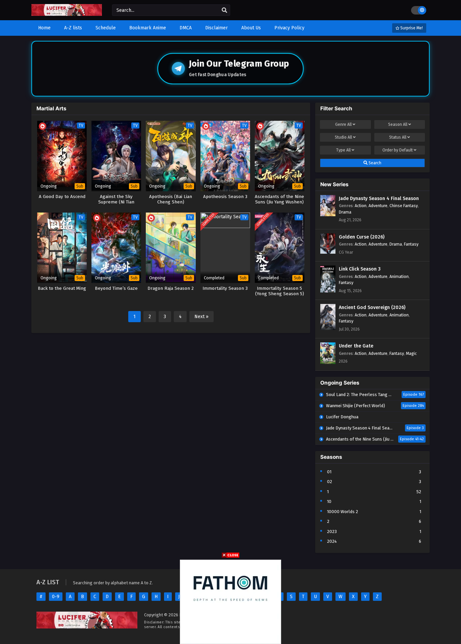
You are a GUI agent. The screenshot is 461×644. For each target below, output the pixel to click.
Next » (201, 316)
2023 (332, 531)
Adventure (378, 205)
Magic (411, 353)
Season (397, 124)
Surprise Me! (411, 28)
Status (397, 137)
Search (374, 163)
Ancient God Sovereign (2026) (372, 307)
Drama (345, 212)
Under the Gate (356, 346)
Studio (343, 137)
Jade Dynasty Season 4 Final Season (379, 198)
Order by (397, 150)
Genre (343, 124)
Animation (399, 276)
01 (329, 471)
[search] (224, 10)
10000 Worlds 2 (342, 511)
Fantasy (411, 244)
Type (343, 150)
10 (329, 501)
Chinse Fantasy (403, 205)
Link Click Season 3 (360, 269)
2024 (332, 541)
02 (329, 481)
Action (361, 205)
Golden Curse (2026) (361, 237)
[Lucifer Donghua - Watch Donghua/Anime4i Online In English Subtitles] (66, 14)
